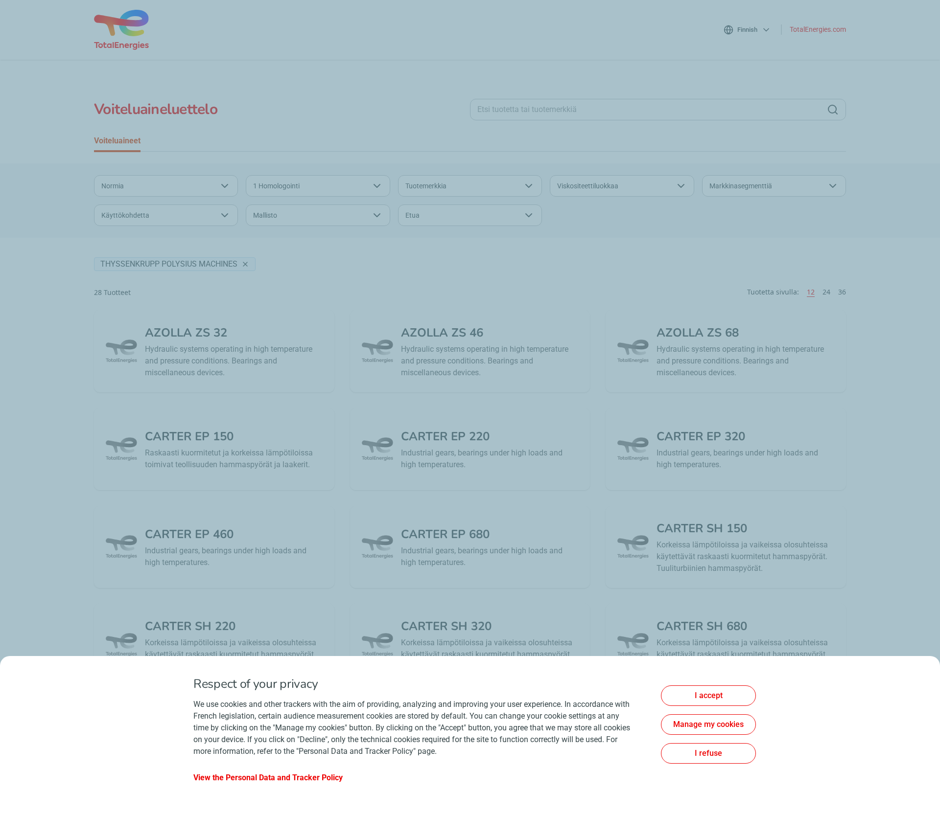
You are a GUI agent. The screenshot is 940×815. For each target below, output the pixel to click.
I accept (709, 695)
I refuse (708, 753)
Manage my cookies (708, 724)
